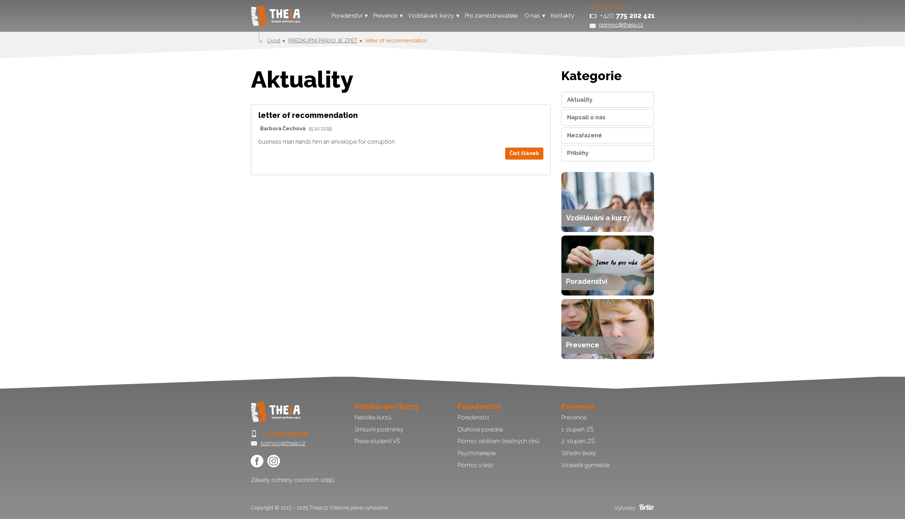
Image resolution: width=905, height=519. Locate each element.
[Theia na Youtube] (273, 461)
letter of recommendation (308, 115)
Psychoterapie (477, 453)
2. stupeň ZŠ (578, 441)
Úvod (273, 40)
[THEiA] (275, 15)
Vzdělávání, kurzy (431, 15)
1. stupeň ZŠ (577, 429)
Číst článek (524, 153)
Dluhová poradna (480, 429)
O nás (532, 15)
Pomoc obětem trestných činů (498, 441)
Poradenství (346, 15)
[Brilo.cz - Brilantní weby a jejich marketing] (645, 508)
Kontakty (562, 15)
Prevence (385, 15)
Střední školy (578, 453)
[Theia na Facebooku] (257, 461)
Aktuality (579, 99)
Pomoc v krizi (475, 465)
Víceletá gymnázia (585, 465)
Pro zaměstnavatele (491, 15)
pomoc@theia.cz (621, 24)
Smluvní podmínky (379, 429)
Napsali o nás (586, 117)
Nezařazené (584, 135)
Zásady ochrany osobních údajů (292, 479)
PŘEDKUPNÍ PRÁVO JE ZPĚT (322, 40)
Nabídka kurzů (373, 417)
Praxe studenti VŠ (377, 441)
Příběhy (578, 152)
